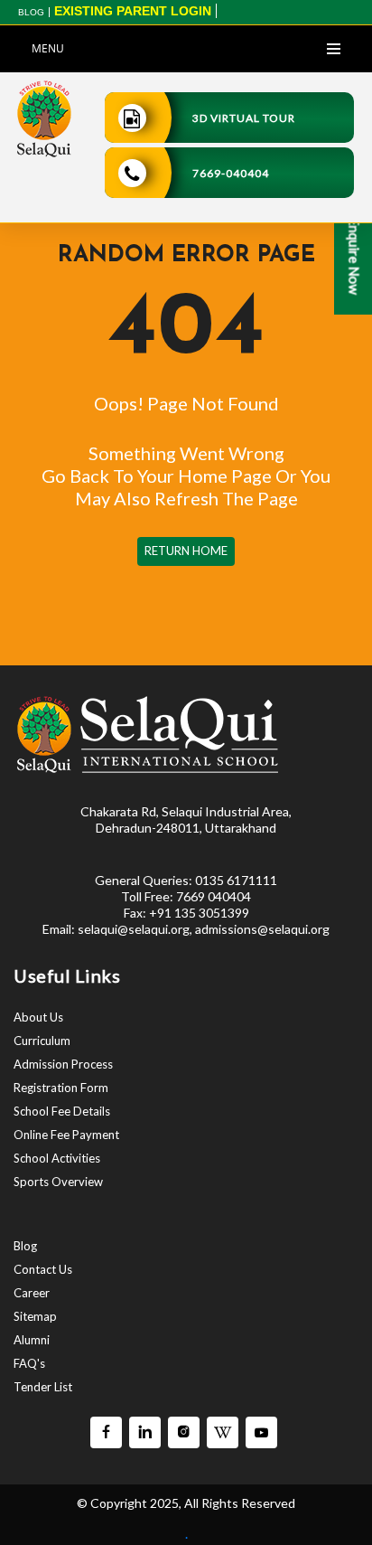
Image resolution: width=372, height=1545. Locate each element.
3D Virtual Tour (243, 118)
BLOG (31, 12)
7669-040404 (230, 173)
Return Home (186, 550)
